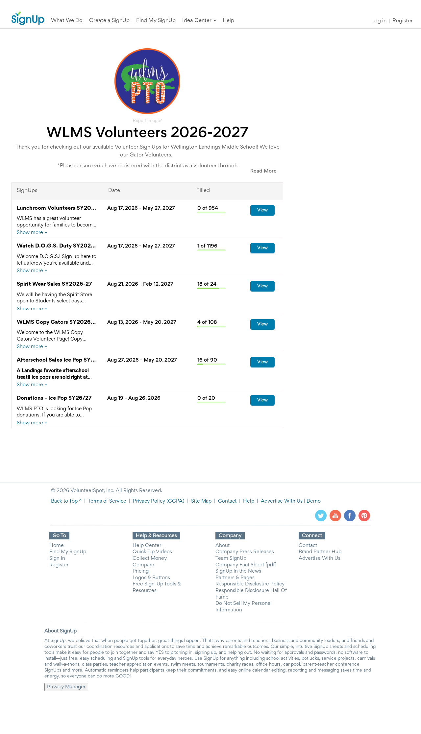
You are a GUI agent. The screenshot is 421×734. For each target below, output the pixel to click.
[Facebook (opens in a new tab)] (350, 515)
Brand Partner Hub (320, 552)
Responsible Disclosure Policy (250, 584)
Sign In (57, 558)
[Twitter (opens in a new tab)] (321, 515)
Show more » (32, 232)
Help (248, 501)
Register (402, 21)
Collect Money (150, 558)
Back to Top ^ (66, 501)
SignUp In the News (238, 571)
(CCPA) (175, 501)
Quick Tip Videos (152, 552)
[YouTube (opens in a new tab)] (335, 515)
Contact (227, 501)
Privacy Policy (149, 501)
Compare (143, 565)
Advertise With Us (282, 501)
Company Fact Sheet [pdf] (246, 565)
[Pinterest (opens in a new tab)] (364, 515)
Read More (263, 171)
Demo (314, 501)
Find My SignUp (67, 552)
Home (56, 545)
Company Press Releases (244, 552)
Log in (378, 21)
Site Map (201, 501)
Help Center (147, 545)
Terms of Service (107, 501)
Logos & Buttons (151, 578)
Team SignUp (230, 558)
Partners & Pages (235, 578)
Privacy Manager (66, 687)
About (222, 545)
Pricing (141, 571)
